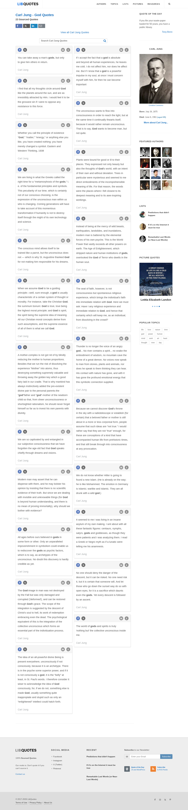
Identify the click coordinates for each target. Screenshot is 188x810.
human (159, 334)
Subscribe (166, 756)
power (150, 334)
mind (143, 338)
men (153, 343)
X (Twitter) (57, 764)
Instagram (57, 760)
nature (157, 330)
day (160, 343)
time (166, 330)
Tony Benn (167, 32)
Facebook (57, 756)
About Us (48, 802)
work (151, 338)
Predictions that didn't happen (101, 756)
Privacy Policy (36, 802)
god (142, 334)
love (149, 330)
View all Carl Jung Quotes (75, 32)
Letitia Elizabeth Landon (156, 299)
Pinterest (57, 768)
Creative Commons (156, 105)
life (142, 330)
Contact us (20, 774)
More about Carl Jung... (156, 122)
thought (144, 343)
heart (165, 338)
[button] (169, 3)
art (158, 338)
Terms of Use (21, 802)
